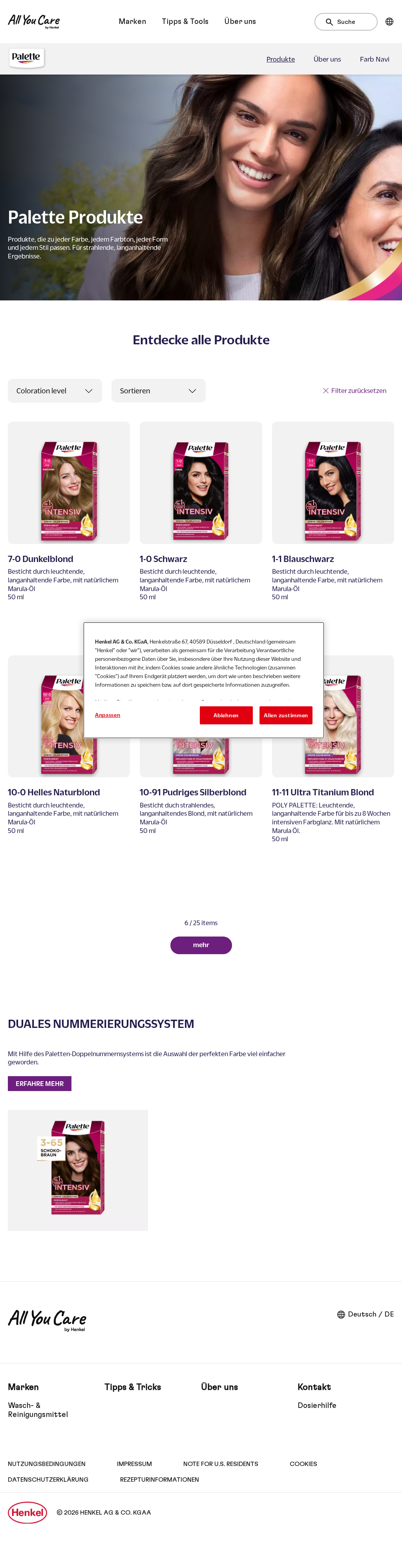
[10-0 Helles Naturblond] (69, 771)
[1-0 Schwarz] (201, 534)
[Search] (331, 22)
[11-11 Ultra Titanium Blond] (333, 771)
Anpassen (108, 715)
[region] (203, 680)
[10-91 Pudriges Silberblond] (201, 771)
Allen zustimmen (286, 715)
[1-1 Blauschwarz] (333, 534)
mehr (201, 944)
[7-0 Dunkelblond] (69, 534)
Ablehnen (226, 715)
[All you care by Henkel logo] (34, 22)
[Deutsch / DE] (389, 21)
